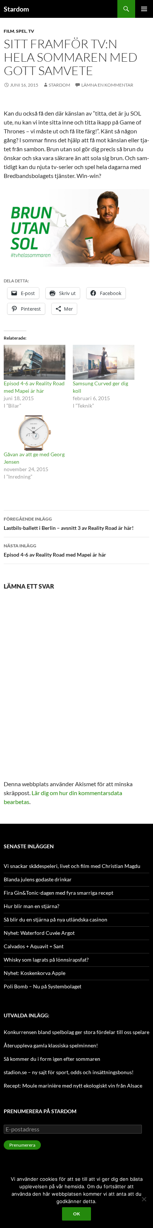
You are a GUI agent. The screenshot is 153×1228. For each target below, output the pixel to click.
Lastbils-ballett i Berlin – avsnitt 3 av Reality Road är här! (69, 523)
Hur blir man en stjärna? (31, 906)
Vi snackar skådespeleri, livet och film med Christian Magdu (72, 866)
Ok (76, 1213)
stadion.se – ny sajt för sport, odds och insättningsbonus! (69, 1072)
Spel (21, 31)
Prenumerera (22, 1145)
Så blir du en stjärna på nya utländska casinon (55, 919)
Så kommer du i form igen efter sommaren (52, 1059)
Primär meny (144, 9)
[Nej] (143, 1199)
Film (9, 31)
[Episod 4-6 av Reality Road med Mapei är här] (34, 362)
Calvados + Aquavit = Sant (34, 946)
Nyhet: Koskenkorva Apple (34, 973)
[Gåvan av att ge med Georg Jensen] (34, 433)
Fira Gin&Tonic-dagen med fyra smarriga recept (58, 893)
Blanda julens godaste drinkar (38, 879)
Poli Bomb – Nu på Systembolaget (42, 986)
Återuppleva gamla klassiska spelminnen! (51, 1045)
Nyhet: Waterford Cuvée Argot (39, 933)
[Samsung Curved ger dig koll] (103, 362)
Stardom (16, 9)
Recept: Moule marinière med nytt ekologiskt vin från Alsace (73, 1085)
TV (31, 31)
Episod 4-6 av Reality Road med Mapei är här (55, 550)
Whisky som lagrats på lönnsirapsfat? (46, 959)
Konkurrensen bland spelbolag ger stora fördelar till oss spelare (76, 1032)
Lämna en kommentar (107, 85)
